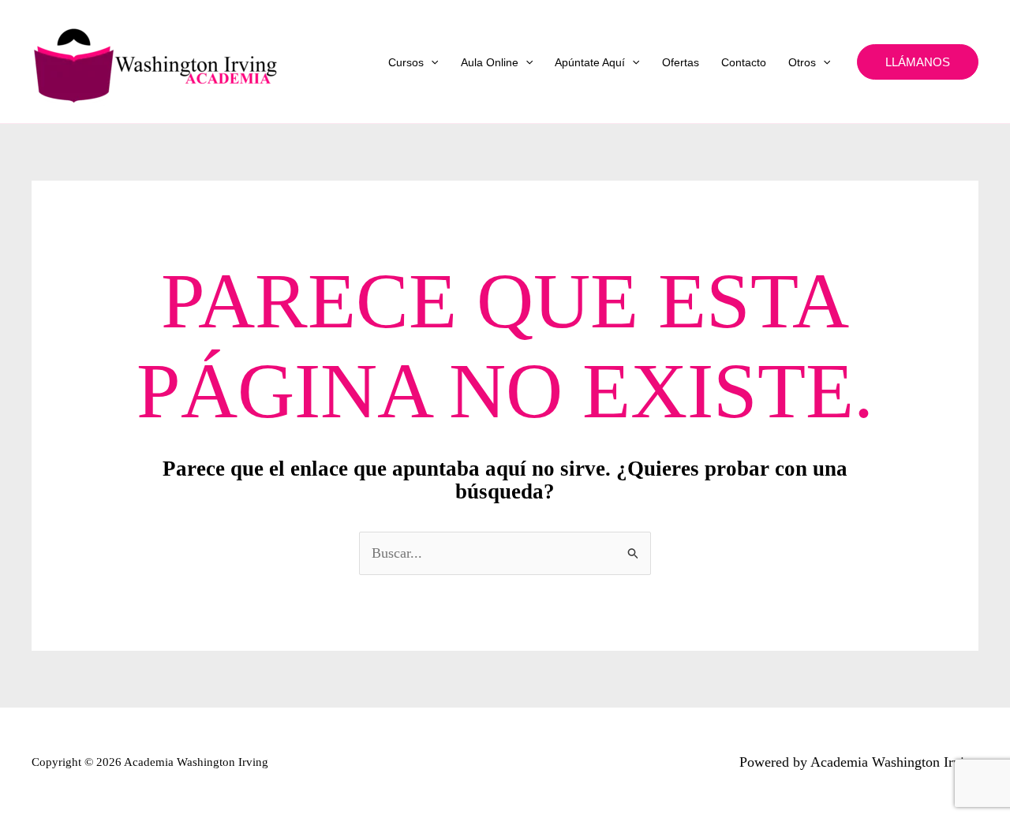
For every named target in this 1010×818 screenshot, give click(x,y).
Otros (802, 62)
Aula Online (489, 62)
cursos (406, 62)
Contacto (743, 62)
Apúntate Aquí (590, 62)
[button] (431, 62)
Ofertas (680, 62)
